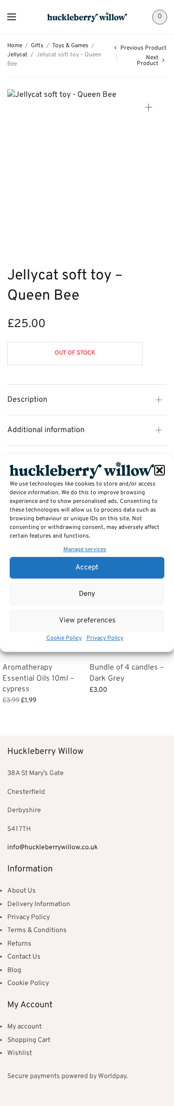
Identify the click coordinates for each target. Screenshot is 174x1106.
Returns (19, 944)
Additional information (46, 430)
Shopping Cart (28, 1040)
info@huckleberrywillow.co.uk (52, 847)
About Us (21, 891)
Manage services (84, 550)
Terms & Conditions (37, 930)
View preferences (87, 620)
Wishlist (19, 1053)
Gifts (37, 46)
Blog (14, 970)
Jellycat (17, 55)
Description (27, 400)
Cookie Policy (64, 638)
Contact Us (24, 957)
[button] (159, 470)
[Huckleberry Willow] (87, 17)
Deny (87, 594)
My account (24, 1027)
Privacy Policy (105, 638)
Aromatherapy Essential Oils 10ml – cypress (38, 678)
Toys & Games (70, 46)
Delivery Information (38, 904)
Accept (87, 567)
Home (14, 46)
